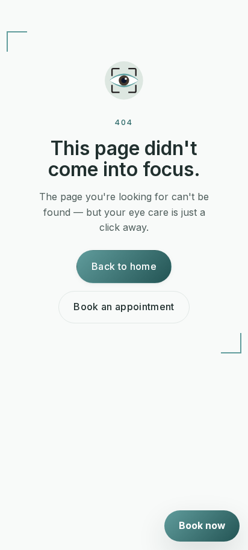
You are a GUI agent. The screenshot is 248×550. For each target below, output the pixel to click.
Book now (202, 525)
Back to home (124, 266)
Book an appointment (123, 307)
